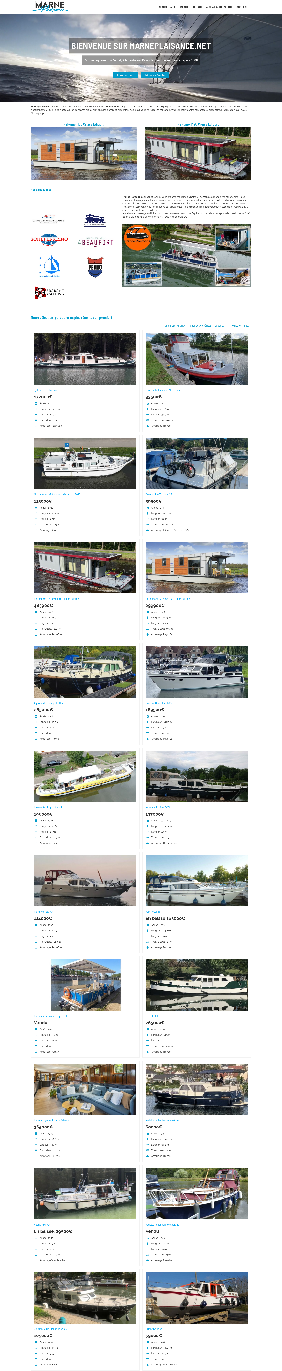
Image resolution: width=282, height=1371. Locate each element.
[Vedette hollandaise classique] (197, 1065)
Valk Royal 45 (153, 911)
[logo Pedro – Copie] (95, 257)
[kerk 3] (95, 214)
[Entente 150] (197, 961)
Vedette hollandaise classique (162, 1120)
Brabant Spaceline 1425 (159, 703)
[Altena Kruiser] (85, 1169)
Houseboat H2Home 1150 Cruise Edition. (168, 598)
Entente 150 (152, 1016)
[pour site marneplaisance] (186, 225)
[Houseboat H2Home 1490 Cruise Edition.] (85, 543)
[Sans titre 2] (198, 128)
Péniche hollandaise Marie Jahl (163, 390)
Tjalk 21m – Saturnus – (46, 390)
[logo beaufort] (95, 237)
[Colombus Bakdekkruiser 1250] (85, 1273)
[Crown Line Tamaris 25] (197, 439)
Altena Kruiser (42, 1224)
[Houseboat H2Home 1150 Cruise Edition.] (197, 543)
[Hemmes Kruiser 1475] (197, 752)
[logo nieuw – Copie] (49, 287)
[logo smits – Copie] (49, 214)
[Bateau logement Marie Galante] (85, 1065)
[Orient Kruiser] (197, 1273)
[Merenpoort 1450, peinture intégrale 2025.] (85, 439)
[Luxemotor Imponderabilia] (85, 752)
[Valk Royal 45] (197, 856)
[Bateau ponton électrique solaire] (85, 961)
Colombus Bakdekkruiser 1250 (51, 1328)
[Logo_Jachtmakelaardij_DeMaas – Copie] (49, 256)
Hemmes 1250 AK (43, 911)
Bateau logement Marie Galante (51, 1120)
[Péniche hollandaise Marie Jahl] (197, 335)
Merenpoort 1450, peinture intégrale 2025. (57, 494)
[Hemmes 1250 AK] (85, 856)
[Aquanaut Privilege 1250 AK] (85, 648)
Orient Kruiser (154, 1328)
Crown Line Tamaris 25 (159, 494)
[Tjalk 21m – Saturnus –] (85, 335)
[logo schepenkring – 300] (49, 234)
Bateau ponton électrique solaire (52, 1016)
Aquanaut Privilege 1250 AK (49, 703)
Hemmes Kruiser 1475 (158, 807)
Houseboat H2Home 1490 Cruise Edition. (57, 598)
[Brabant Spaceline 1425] (197, 648)
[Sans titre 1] (84, 128)
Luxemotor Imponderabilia (49, 807)
